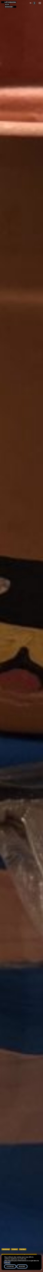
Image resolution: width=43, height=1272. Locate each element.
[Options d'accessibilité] (34, 3)
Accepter (10, 1266)
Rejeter (22, 1266)
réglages (7, 1262)
